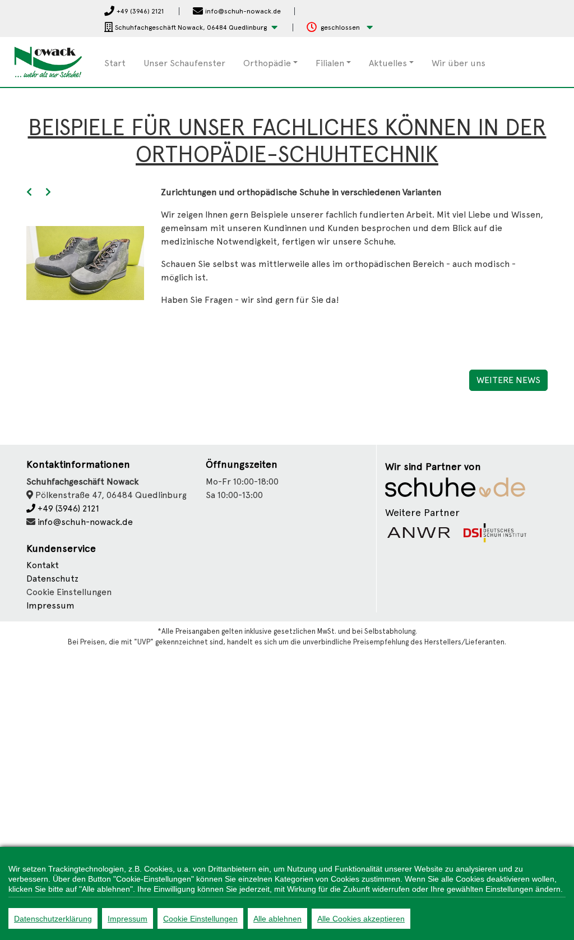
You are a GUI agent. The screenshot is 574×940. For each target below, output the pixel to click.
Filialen (330, 63)
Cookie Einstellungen (200, 918)
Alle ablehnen (277, 918)
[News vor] (48, 192)
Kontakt (42, 565)
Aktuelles (388, 63)
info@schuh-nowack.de (85, 522)
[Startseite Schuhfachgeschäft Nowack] (47, 61)
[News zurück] (29, 192)
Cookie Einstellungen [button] (69, 592)
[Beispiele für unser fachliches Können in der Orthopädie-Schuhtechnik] (85, 262)
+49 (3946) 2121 (67, 508)
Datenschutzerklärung (53, 918)
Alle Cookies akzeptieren (361, 918)
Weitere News (508, 380)
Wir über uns (458, 63)
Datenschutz (52, 578)
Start (115, 63)
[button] (190, 28)
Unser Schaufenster (184, 63)
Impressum (50, 605)
